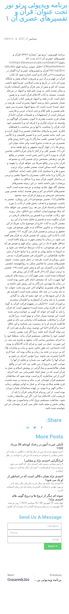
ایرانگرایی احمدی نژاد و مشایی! (43, 460)
